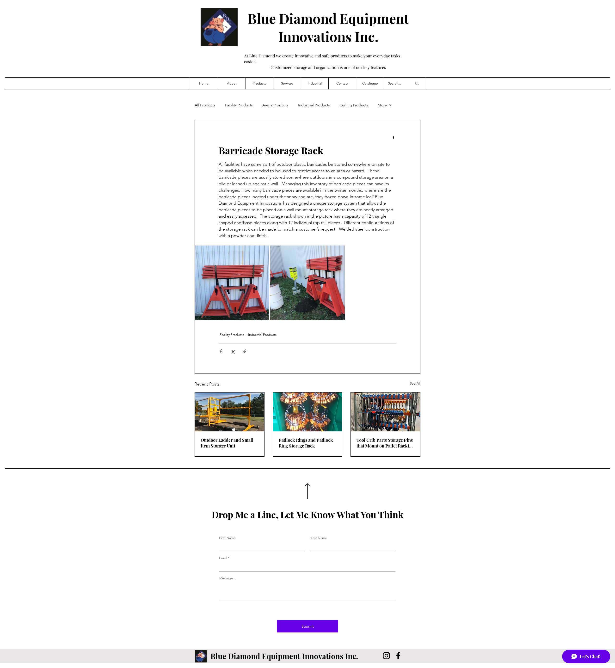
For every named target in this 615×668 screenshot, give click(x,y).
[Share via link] (244, 351)
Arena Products (275, 105)
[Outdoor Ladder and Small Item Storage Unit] (229, 411)
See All (415, 383)
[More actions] (393, 137)
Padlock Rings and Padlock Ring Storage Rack (306, 443)
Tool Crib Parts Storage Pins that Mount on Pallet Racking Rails (385, 443)
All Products (205, 105)
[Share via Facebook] (221, 351)
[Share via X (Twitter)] (232, 351)
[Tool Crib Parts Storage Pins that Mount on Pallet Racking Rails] (385, 411)
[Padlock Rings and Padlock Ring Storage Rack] (307, 411)
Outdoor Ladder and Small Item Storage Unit (227, 443)
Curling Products (353, 105)
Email (223, 558)
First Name (227, 537)
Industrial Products (314, 105)
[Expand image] (232, 282)
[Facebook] (398, 655)
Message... (227, 578)
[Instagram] (386, 655)
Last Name (319, 537)
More (382, 105)
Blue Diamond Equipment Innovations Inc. (328, 27)
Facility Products (239, 105)
